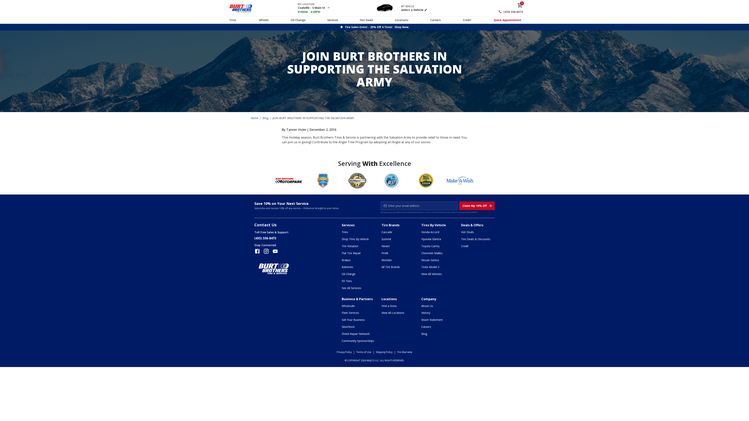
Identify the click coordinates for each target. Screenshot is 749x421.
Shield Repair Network (356, 334)
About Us (427, 306)
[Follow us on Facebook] (257, 251)
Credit (467, 20)
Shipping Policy (384, 352)
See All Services (351, 288)
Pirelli (385, 253)
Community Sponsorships (358, 341)
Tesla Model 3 (430, 267)
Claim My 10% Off (474, 206)
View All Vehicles (431, 274)
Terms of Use (363, 352)
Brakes (346, 260)
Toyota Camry (430, 246)
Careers (435, 20)
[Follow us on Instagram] (266, 251)
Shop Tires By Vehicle (355, 239)
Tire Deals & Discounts (475, 239)
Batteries (347, 267)
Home (254, 118)
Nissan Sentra (430, 260)
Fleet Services (350, 313)
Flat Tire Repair (351, 253)
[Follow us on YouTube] (275, 251)
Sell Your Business (353, 320)
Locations (401, 20)
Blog (265, 118)
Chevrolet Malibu (432, 253)
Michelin (387, 260)
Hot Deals (366, 20)
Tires (232, 20)
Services (332, 20)
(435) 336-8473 (513, 12)
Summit (386, 239)
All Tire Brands (391, 267)
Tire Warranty (404, 352)
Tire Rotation (350, 246)
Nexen (386, 246)
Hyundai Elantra (431, 239)
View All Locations (393, 313)
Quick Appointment (507, 20)
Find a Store (389, 306)
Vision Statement (432, 320)
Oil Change (298, 20)
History (425, 313)
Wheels (264, 20)
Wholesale (348, 306)
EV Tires (347, 281)
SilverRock (348, 327)
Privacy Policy (464, 212)
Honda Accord (430, 232)
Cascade (387, 232)
